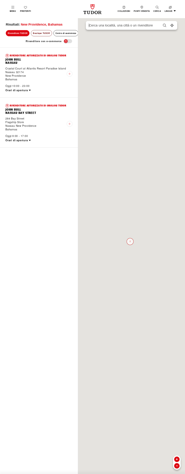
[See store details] (69, 74)
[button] (157, 9)
